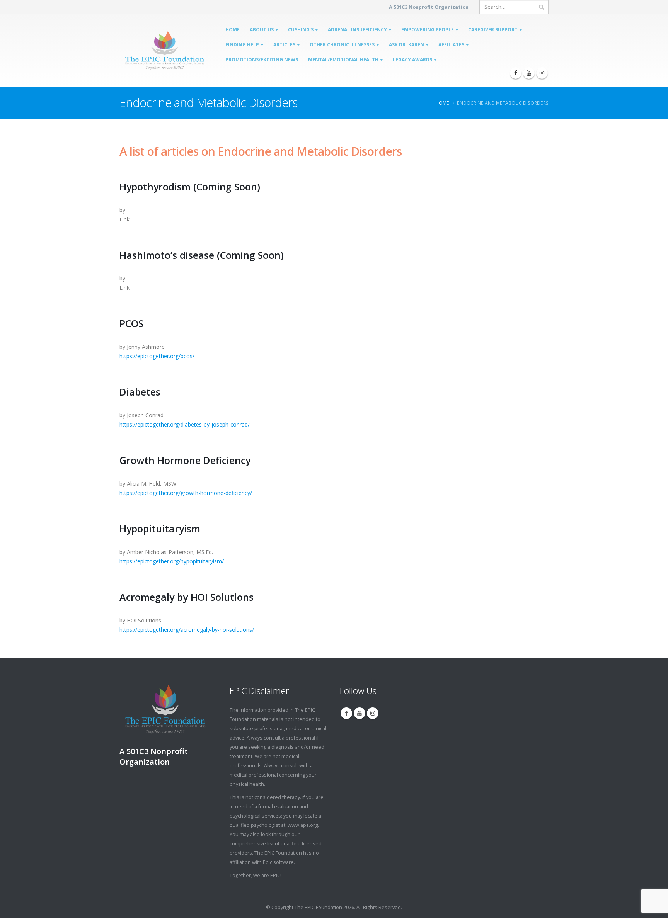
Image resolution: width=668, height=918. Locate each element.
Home (232, 29)
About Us (262, 29)
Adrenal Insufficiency (357, 29)
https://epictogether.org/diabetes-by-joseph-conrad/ (184, 424)
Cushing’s (301, 29)
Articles (284, 44)
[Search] (541, 7)
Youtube (359, 713)
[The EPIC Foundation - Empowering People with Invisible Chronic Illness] (147, 50)
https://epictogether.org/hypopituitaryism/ (171, 561)
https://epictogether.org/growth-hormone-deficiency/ (185, 492)
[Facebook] (515, 73)
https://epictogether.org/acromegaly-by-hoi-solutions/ (186, 629)
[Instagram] (542, 73)
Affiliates (451, 44)
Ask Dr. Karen (406, 44)
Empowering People (427, 29)
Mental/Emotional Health (343, 59)
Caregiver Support (493, 29)
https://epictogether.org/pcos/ (156, 356)
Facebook (346, 713)
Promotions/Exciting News (261, 59)
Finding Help (242, 44)
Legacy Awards (412, 59)
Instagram (372, 713)
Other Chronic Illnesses (342, 44)
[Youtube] (529, 73)
